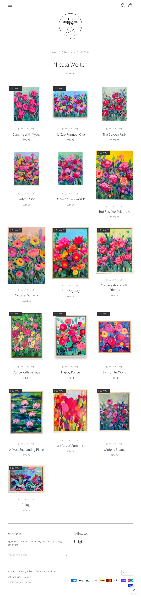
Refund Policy (14, 577)
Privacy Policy (25, 571)
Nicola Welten (26, 129)
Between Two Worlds (70, 199)
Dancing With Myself (26, 134)
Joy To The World (114, 372)
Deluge (26, 504)
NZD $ (125, 572)
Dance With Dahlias (26, 372)
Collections (67, 52)
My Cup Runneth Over (70, 134)
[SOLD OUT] (26, 122)
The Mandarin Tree (22, 582)
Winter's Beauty (115, 449)
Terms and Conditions (45, 571)
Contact (27, 577)
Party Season (27, 199)
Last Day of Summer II (71, 445)
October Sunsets (26, 295)
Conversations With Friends (114, 287)
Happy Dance (70, 372)
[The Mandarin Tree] (70, 26)
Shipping (12, 571)
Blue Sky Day (71, 290)
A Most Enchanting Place (26, 449)
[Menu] (9, 5)
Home (54, 52)
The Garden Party (114, 134)
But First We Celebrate (114, 211)
